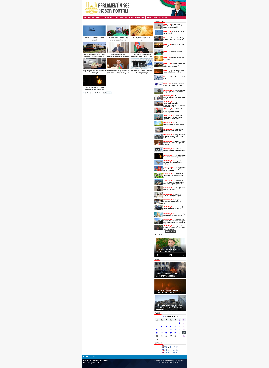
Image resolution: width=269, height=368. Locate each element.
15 (179, 330)
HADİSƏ (131, 17)
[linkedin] (93, 357)
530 (104, 93)
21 (175, 333)
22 (179, 333)
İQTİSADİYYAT (107, 17)
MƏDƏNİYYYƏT (140, 17)
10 (99, 93)
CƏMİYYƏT (123, 17)
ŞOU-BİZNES (163, 17)
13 (171, 330)
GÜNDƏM (91, 17)
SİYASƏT (98, 17)
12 (166, 330)
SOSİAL (116, 17)
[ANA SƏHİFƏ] (85, 17)
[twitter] (87, 357)
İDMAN (155, 17)
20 (171, 333)
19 (166, 333)
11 (162, 330)
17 (157, 333)
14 (175, 330)
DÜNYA (148, 17)
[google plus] (90, 357)
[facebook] (83, 357)
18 (162, 333)
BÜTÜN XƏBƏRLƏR (170, 232)
